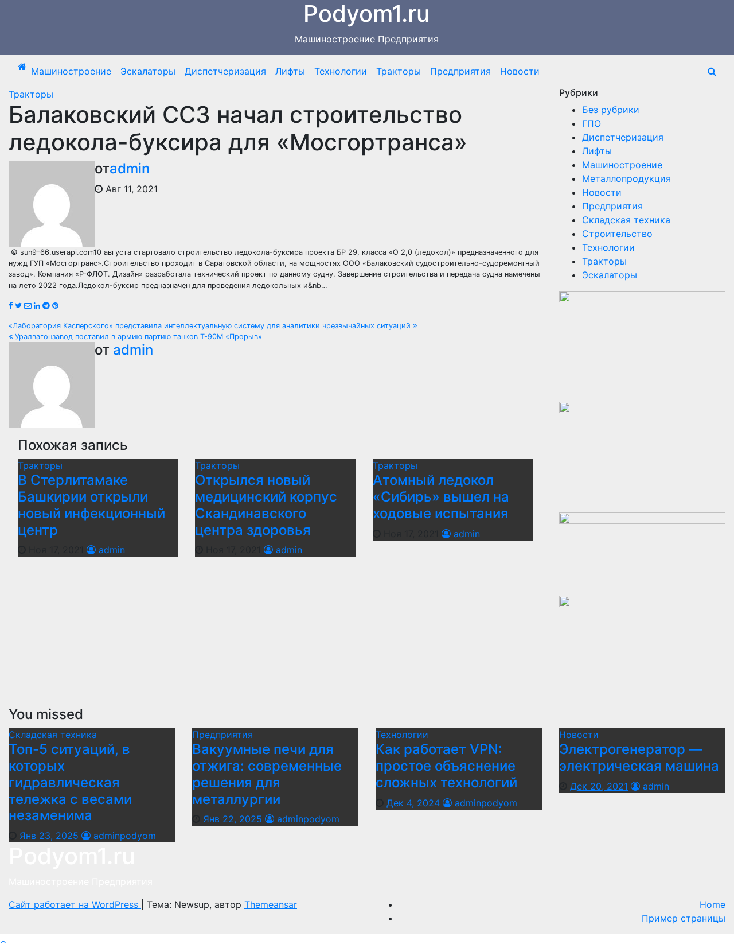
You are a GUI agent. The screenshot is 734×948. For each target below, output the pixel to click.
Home (712, 904)
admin (130, 168)
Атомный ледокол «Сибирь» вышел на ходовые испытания (441, 497)
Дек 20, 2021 (599, 786)
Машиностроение (71, 71)
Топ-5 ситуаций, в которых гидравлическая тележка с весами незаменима (70, 782)
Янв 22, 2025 (232, 819)
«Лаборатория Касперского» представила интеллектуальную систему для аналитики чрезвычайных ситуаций (211, 325)
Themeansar (270, 904)
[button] (712, 71)
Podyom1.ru (72, 856)
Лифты (290, 71)
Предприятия (460, 71)
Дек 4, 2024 (413, 803)
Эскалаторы (147, 71)
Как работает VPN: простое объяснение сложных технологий (446, 766)
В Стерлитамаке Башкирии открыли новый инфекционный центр (91, 505)
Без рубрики (610, 109)
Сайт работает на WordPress (75, 904)
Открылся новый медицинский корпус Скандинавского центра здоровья (266, 505)
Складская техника (626, 220)
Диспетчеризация (225, 71)
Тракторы (398, 71)
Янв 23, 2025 (49, 835)
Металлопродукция (626, 178)
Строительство (617, 233)
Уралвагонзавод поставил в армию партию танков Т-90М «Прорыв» (137, 336)
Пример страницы (683, 918)
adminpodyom (123, 835)
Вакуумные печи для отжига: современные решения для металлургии (267, 774)
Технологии (340, 71)
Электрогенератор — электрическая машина (639, 757)
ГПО (591, 123)
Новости (520, 71)
